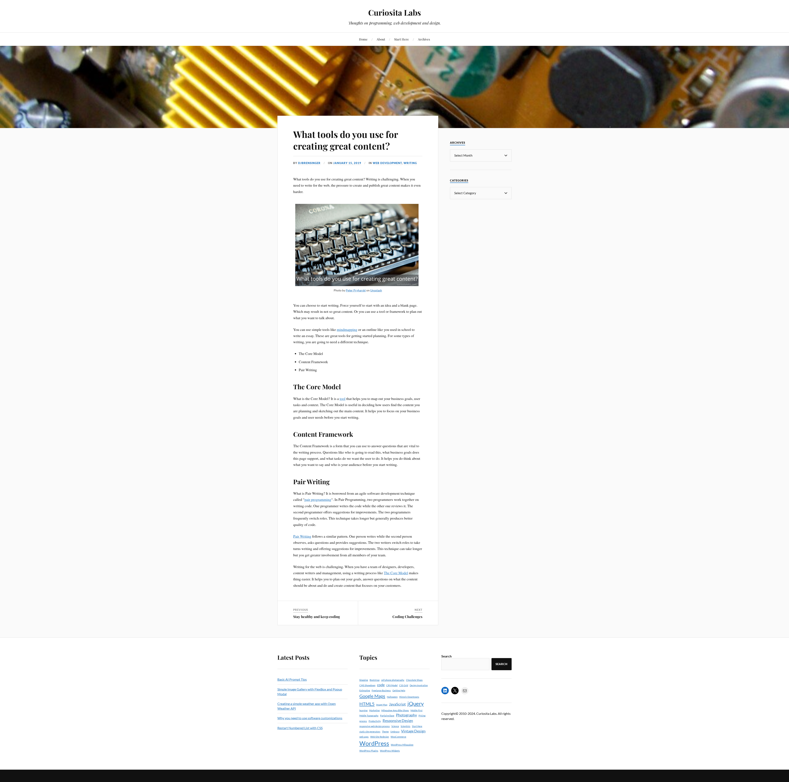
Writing (410, 163)
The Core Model (396, 572)
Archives (424, 39)
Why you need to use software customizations (309, 718)
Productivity (375, 721)
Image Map (381, 704)
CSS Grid (403, 685)
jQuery (415, 703)
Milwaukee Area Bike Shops (395, 710)
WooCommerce (398, 736)
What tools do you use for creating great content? (345, 140)
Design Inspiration (419, 685)
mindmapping (347, 329)
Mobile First (416, 710)
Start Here (401, 39)
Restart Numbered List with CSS (300, 728)
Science (395, 726)
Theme (385, 731)
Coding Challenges (407, 616)
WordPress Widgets (390, 750)
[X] (455, 690)
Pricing (422, 715)
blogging (363, 680)
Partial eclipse (387, 715)
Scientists (405, 726)
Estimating (364, 690)
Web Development (387, 163)
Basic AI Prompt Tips (292, 679)
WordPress (374, 743)
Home (363, 39)
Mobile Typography (368, 715)
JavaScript (397, 704)
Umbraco (394, 731)
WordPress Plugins (368, 750)
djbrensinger (309, 163)
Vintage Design (413, 731)
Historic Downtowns (409, 696)
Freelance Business (381, 690)
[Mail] (464, 690)
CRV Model (392, 685)
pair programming (318, 499)
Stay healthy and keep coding (316, 616)
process (363, 721)
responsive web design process (374, 726)
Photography (406, 715)
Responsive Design (398, 720)
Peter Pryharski (356, 290)
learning (363, 710)
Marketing (374, 710)
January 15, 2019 (347, 163)
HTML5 (367, 704)
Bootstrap (375, 680)
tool (342, 398)
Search (446, 656)
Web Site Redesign (379, 736)
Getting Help (398, 690)
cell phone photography (392, 680)
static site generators (369, 731)
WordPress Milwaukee (402, 744)
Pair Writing (302, 536)
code (381, 685)
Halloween (392, 696)
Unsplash (376, 290)
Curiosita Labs (394, 12)
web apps (364, 736)
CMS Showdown (367, 685)
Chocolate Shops (414, 680)
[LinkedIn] (445, 690)
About (381, 39)
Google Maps (372, 696)
